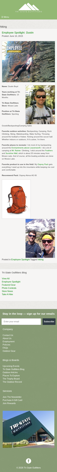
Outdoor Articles (10, 372)
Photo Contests (9, 288)
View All (6, 278)
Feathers (49, 150)
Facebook (28, 461)
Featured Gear (9, 285)
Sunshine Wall (11, 153)
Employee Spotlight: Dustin (18, 32)
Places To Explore (11, 375)
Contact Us (8, 335)
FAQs (5, 348)
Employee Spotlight (20, 259)
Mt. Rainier (16, 150)
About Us (7, 338)
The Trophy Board (11, 379)
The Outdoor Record (12, 382)
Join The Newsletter (12, 397)
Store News (7, 291)
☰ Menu (5, 17)
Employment (8, 341)
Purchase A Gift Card (12, 400)
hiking (40, 259)
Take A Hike (7, 294)
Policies (6, 345)
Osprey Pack (43, 164)
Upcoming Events (11, 366)
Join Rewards (9, 403)
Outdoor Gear (9, 351)
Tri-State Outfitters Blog (13, 369)
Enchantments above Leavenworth (26, 148)
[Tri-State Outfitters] (28, 7)
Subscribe (49, 321)
